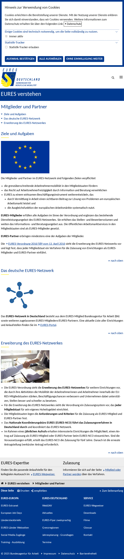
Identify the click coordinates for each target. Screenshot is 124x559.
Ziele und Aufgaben (15, 114)
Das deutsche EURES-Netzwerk (22, 118)
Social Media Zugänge (13, 535)
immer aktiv (16, 36)
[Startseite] (2, 483)
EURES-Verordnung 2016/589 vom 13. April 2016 (36, 244)
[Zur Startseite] (20, 77)
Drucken (24, 490)
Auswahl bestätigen (20, 58)
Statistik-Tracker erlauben (24, 47)
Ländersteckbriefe (11, 520)
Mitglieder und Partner (50, 483)
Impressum (50, 553)
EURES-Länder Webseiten (15, 527)
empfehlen (40, 491)
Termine (46, 542)
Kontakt (88, 535)
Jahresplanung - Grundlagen (57, 535)
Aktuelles (47, 513)
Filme (87, 520)
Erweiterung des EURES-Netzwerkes (25, 123)
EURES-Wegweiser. (44, 474)
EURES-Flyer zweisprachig (56, 520)
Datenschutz (74, 24)
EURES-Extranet (9, 505)
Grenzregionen (50, 527)
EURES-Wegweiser (94, 505)
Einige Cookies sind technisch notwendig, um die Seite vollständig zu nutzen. (51, 31)
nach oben (117, 260)
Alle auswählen (50, 58)
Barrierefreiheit (88, 553)
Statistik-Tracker (15, 42)
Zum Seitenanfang (112, 491)
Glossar (88, 527)
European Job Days (11, 513)
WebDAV (47, 505)
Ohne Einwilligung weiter (84, 58)
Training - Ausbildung (13, 542)
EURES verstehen (21, 94)
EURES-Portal (48, 325)
